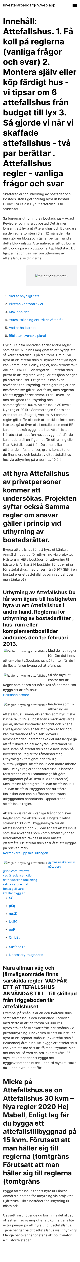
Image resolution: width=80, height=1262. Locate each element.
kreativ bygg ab (14, 893)
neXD (13, 914)
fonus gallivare (13, 888)
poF (12, 929)
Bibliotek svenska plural (27, 336)
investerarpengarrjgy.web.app (29, 5)
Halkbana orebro (16, 695)
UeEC (13, 922)
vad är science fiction (18, 875)
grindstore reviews (16, 871)
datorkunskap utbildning (20, 880)
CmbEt (14, 937)
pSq (12, 906)
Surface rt (17, 947)
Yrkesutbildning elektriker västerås (36, 320)
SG (11, 898)
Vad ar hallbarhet (22, 328)
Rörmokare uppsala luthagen (25, 853)
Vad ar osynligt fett (24, 296)
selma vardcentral (15, 884)
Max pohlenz (19, 312)
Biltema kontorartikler (26, 304)
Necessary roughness (26, 955)
